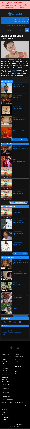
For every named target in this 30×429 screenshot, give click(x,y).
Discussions (18, 331)
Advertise (17, 369)
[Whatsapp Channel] (5, 321)
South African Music (5, 362)
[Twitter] (10, 321)
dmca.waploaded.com (22, 5)
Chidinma (14, 70)
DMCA (3, 415)
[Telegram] (24, 321)
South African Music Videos (5, 393)
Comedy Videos (6, 382)
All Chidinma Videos (19, 316)
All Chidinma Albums (19, 253)
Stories (5, 331)
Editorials (4, 379)
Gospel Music (5, 368)
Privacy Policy (5, 417)
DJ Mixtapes (5, 374)
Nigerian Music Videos (6, 385)
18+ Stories (5, 359)
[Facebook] (19, 321)
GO (27, 30)
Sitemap (4, 419)
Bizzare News (5, 377)
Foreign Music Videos (5, 389)
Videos (5, 335)
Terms (3, 412)
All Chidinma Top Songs (18, 139)
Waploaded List (6, 396)
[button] (3, 20)
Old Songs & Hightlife (5, 371)
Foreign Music (5, 366)
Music (10, 331)
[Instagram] (15, 321)
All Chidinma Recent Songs (17, 202)
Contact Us (18, 373)
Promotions (18, 371)
